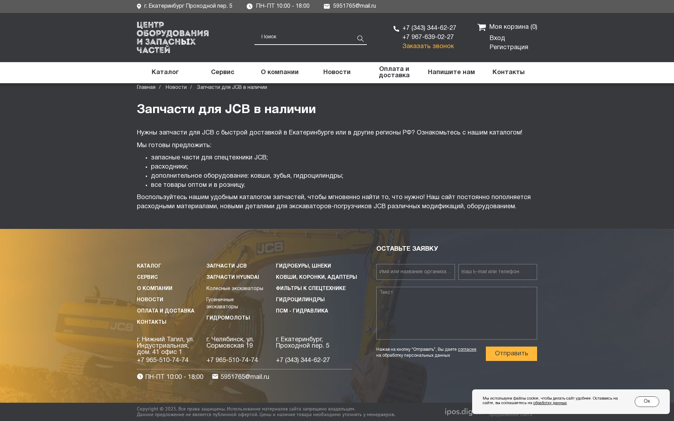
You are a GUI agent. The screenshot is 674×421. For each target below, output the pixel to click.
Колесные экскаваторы (234, 289)
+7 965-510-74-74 (163, 360)
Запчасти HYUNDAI (232, 277)
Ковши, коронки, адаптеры (316, 277)
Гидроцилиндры (300, 300)
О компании (154, 289)
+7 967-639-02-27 (428, 37)
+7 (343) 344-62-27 (429, 28)
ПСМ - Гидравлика (302, 311)
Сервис (147, 277)
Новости (176, 87)
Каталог (149, 266)
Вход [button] (497, 38)
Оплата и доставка (165, 311)
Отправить (511, 354)
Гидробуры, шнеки (303, 266)
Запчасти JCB (226, 266)
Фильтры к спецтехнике (311, 289)
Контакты (151, 322)
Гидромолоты (228, 318)
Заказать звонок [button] (428, 47)
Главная (146, 87)
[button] (451, 72)
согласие (467, 349)
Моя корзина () (513, 27)
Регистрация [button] (509, 48)
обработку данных (550, 403)
